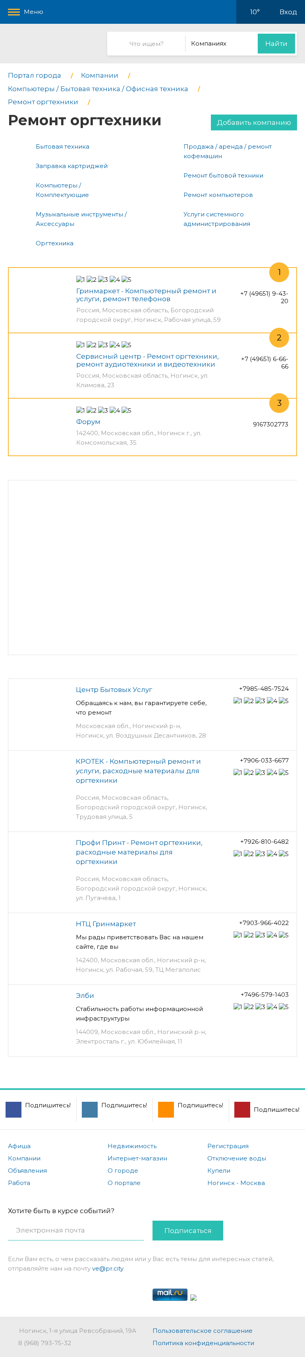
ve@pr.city (108, 1268)
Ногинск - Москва (236, 1183)
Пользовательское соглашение (202, 1330)
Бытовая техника (62, 146)
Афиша (19, 1146)
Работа (19, 1183)
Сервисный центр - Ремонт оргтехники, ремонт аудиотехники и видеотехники (147, 360)
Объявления (27, 1170)
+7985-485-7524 (264, 688)
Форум (88, 422)
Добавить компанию (254, 122)
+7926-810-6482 (264, 841)
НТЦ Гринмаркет (106, 924)
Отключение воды (236, 1158)
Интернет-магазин (137, 1158)
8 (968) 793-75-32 (44, 1343)
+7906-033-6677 (264, 760)
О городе (123, 1170)
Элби (85, 996)
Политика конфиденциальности (203, 1343)
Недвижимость (132, 1146)
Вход (288, 12)
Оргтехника (54, 243)
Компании (24, 1158)
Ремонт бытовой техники (223, 175)
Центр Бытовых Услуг (114, 690)
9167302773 (270, 424)
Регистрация (228, 1146)
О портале (124, 1183)
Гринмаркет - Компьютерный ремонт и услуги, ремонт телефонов (146, 295)
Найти (276, 44)
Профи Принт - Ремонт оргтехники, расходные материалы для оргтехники (139, 852)
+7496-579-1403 (265, 994)
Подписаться (188, 1231)
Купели (218, 1170)
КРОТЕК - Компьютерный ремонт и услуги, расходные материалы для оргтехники (138, 770)
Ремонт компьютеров (218, 195)
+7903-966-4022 (264, 923)
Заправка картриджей (72, 166)
